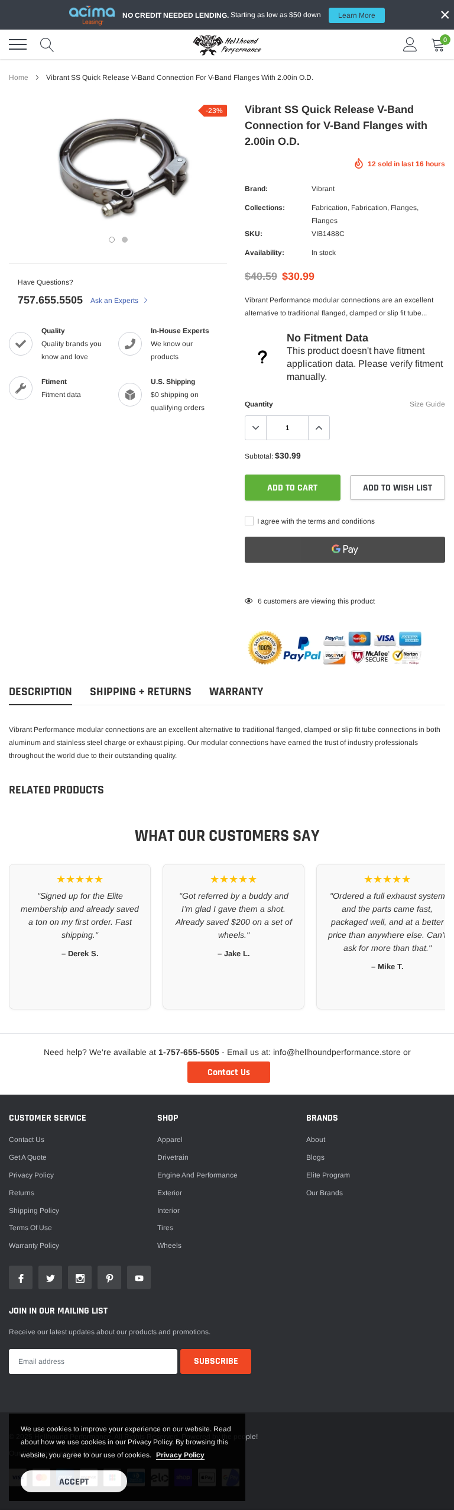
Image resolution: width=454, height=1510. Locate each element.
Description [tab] (40, 692)
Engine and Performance (197, 1175)
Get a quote (28, 1157)
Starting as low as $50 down (248, 15)
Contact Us (228, 1072)
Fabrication (330, 208)
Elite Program (328, 1175)
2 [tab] (125, 240)
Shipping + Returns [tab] (141, 692)
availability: (264, 253)
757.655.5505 (50, 300)
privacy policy (180, 1455)
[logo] (227, 44)
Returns (21, 1193)
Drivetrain (173, 1157)
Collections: (265, 208)
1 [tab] (112, 240)
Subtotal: (259, 456)
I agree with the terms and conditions (315, 521)
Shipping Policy (34, 1210)
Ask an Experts (115, 300)
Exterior (169, 1193)
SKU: (253, 234)
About (315, 1139)
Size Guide (427, 404)
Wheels (169, 1245)
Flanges (404, 208)
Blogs (315, 1157)
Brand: (256, 189)
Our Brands (324, 1193)
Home (18, 77)
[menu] (18, 44)
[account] (410, 44)
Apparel (170, 1139)
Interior (168, 1210)
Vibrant (323, 189)
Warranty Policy (34, 1245)
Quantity (259, 404)
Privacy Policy (31, 1175)
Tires (165, 1228)
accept (74, 1482)
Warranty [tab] (236, 692)
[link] (21, 1277)
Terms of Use (30, 1228)
